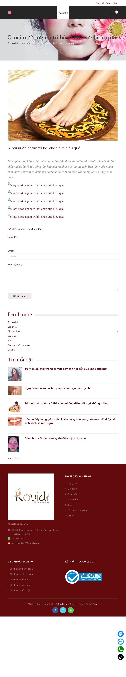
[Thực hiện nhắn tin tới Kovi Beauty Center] (63, 610)
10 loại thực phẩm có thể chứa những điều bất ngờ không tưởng (66, 403)
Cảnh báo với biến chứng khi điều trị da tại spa (55, 438)
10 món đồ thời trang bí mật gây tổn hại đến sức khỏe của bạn (66, 369)
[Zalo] (121, 642)
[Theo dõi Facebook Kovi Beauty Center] (55, 610)
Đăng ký (100, 3)
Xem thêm (13, 458)
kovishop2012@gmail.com (25, 543)
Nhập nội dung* (16, 264)
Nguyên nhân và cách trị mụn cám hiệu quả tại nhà (58, 388)
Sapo (95, 604)
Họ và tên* (13, 237)
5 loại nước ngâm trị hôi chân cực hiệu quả (44, 148)
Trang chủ (13, 322)
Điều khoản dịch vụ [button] (20, 561)
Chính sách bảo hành (20, 585)
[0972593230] (121, 649)
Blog (10, 340)
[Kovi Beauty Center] (31, 496)
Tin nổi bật (20, 360)
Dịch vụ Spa (14, 331)
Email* (11, 250)
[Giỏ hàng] (116, 13)
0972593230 (18, 538)
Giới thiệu (12, 326)
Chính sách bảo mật (20, 590)
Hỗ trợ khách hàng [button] (78, 476)
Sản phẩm (13, 335)
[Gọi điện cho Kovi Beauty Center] (71, 610)
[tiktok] (121, 657)
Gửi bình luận (19, 296)
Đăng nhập (111, 3)
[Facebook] (121, 634)
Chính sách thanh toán (21, 568)
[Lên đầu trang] (118, 667)
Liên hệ (11, 349)
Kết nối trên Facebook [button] (80, 561)
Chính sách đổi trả (19, 579)
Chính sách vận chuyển (21, 574)
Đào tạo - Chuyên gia (19, 345)
